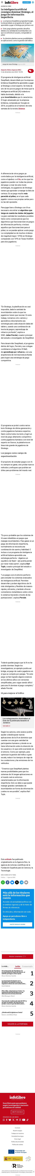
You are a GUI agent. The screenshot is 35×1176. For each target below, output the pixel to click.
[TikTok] (28, 1120)
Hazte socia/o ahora (17, 924)
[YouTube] (23, 1120)
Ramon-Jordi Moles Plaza (9, 1015)
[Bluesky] (10, 1120)
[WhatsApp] (4, 1120)
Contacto (17, 1128)
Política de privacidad (17, 1141)
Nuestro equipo (17, 1130)
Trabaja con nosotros (17, 1133)
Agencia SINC (6, 6)
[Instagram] (20, 1120)
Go (19, 179)
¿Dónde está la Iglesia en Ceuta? (12, 1012)
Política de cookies (17, 1144)
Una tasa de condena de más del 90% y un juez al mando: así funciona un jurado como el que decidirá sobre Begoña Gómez (14, 1003)
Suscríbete (26, 2)
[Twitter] (13, 1120)
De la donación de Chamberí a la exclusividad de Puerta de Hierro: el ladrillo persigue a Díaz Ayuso (13, 972)
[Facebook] (6, 1120)
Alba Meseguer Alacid (8, 996)
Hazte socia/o (17, 1112)
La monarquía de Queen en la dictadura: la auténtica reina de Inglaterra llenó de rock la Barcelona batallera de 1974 (14, 983)
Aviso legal (17, 1139)
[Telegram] (17, 1120)
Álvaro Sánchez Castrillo (9, 976)
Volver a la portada (17, 1024)
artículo (8, 859)
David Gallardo (6, 986)
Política (3, 877)
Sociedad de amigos (18, 1136)
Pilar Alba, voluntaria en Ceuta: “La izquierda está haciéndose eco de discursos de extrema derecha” (13, 992)
